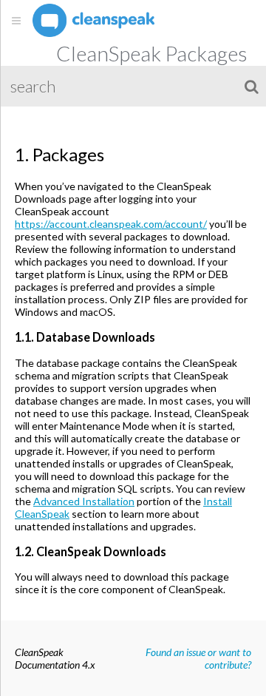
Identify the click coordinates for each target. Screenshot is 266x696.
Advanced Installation (83, 501)
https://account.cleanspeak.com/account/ (111, 223)
